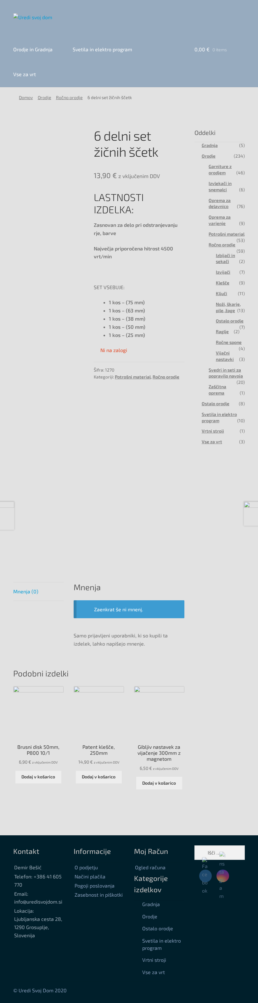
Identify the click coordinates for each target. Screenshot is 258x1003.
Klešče (222, 282)
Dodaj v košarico (38, 776)
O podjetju (86, 867)
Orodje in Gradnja (33, 49)
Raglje (222, 331)
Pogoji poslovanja (95, 885)
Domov (26, 97)
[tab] (38, 591)
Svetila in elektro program (102, 49)
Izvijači (223, 272)
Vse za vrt (24, 74)
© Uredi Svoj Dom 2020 (40, 990)
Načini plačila (90, 876)
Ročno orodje (69, 97)
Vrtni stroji (213, 431)
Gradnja (210, 145)
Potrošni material (133, 376)
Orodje (44, 97)
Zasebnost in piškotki (99, 895)
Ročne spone (229, 342)
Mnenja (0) (25, 591)
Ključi (221, 293)
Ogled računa (150, 867)
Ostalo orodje (230, 320)
